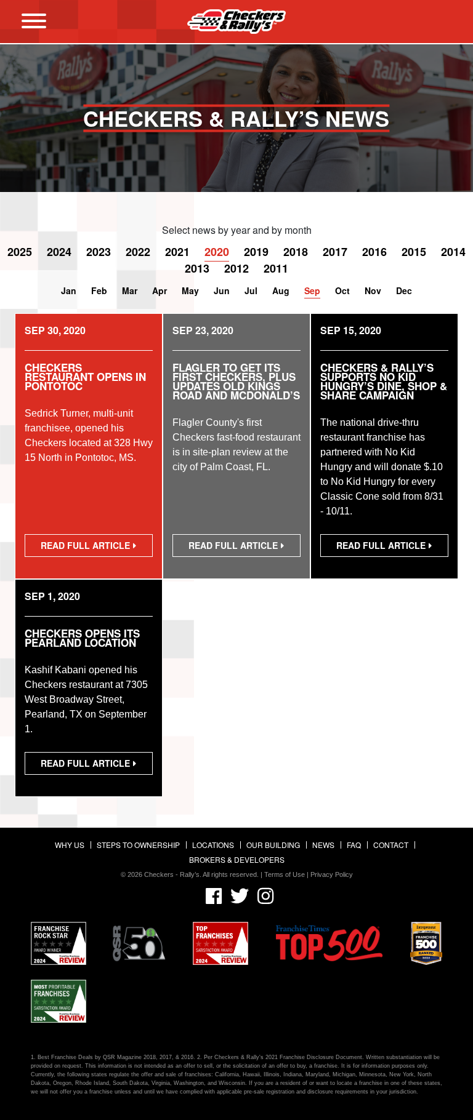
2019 (256, 252)
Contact (390, 844)
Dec (404, 290)
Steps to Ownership (138, 844)
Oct (342, 290)
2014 (453, 252)
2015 (414, 252)
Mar (129, 290)
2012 (236, 268)
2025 (19, 252)
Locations (213, 844)
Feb (99, 290)
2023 (98, 252)
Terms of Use (284, 874)
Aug (280, 290)
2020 (216, 252)
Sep (312, 290)
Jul (251, 290)
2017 (335, 252)
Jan (68, 290)
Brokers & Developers (237, 859)
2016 (374, 252)
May (190, 290)
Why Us (69, 844)
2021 (177, 252)
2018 (295, 252)
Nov (373, 290)
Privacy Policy (331, 874)
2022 (138, 252)
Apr (159, 290)
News (323, 844)
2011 (276, 268)
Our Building (273, 844)
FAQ (354, 844)
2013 (197, 268)
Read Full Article (89, 548)
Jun (222, 290)
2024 (59, 252)
